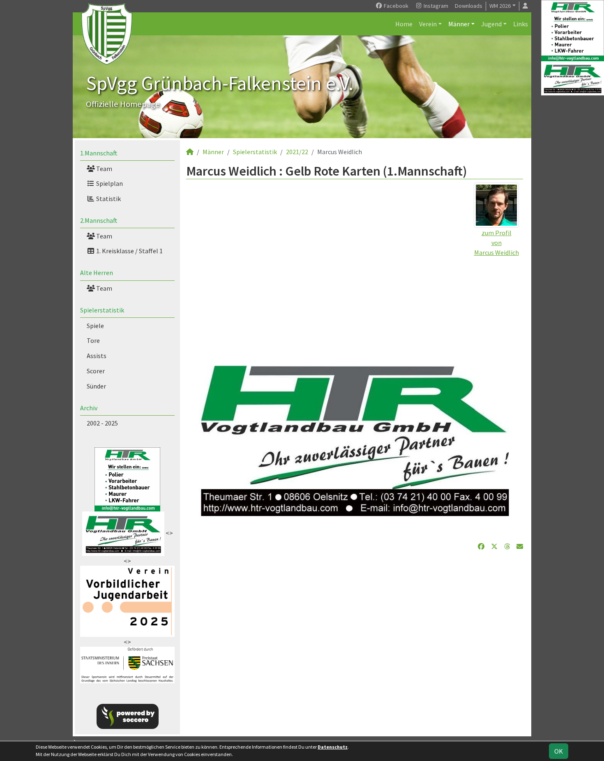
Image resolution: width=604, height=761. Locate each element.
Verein (428, 24)
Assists (96, 356)
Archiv (88, 408)
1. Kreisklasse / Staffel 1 (129, 251)
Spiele (95, 326)
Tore (93, 340)
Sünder (96, 386)
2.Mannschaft (99, 220)
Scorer (96, 371)
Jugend (491, 24)
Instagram (435, 5)
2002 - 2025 (102, 423)
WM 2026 (500, 5)
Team (103, 168)
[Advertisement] (354, 314)
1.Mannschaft (99, 153)
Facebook (395, 5)
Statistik (108, 198)
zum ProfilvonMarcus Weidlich (496, 243)
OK (558, 751)
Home (404, 24)
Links (520, 24)
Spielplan (109, 183)
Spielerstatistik (102, 310)
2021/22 (297, 152)
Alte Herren (96, 272)
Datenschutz (333, 747)
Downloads (468, 5)
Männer (459, 24)
